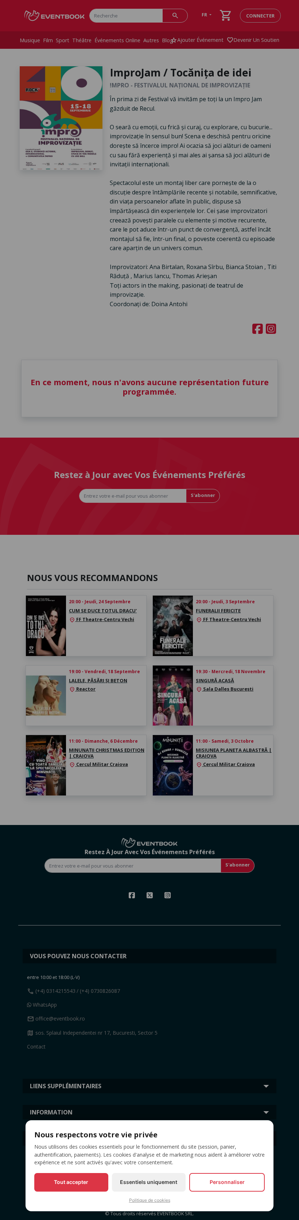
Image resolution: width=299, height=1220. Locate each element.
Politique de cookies (149, 1200)
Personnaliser (227, 1182)
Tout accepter (71, 1182)
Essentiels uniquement (148, 1182)
